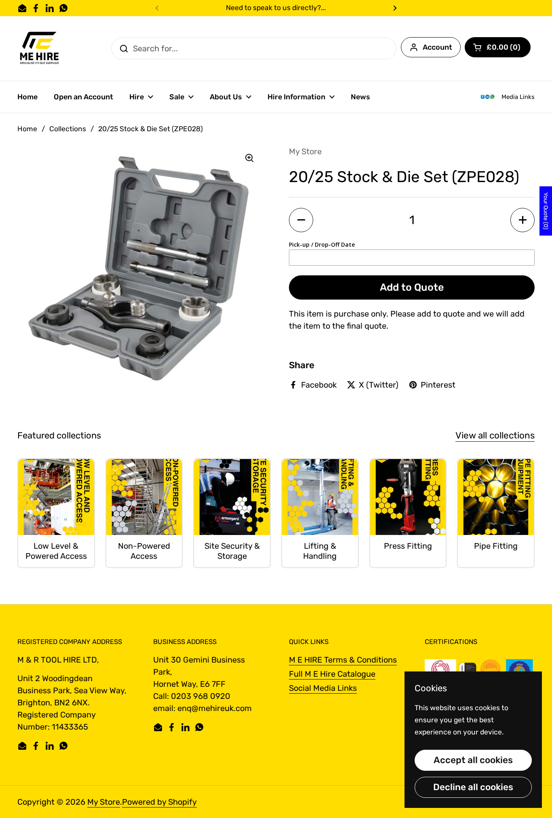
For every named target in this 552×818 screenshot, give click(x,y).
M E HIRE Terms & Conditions (343, 660)
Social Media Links (323, 688)
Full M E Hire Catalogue (332, 674)
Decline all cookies (473, 787)
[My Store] (39, 48)
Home (27, 129)
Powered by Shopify (159, 802)
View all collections (495, 435)
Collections (67, 129)
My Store (103, 802)
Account (437, 47)
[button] (498, 47)
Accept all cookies (473, 760)
